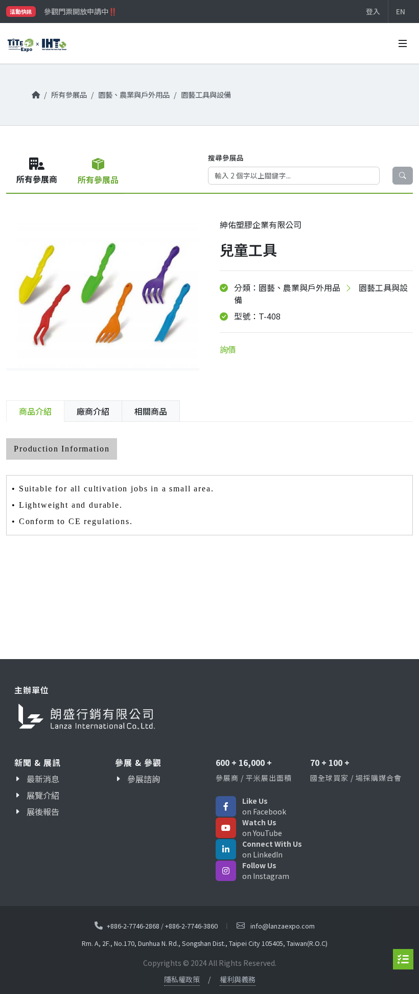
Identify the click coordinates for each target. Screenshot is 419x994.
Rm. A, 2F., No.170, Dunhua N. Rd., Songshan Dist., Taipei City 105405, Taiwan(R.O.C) (205, 943)
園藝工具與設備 (206, 94)
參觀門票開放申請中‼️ (80, 11)
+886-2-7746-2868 (133, 926)
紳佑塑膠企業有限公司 (260, 224)
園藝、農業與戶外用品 (134, 94)
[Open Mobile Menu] (403, 43)
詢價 (228, 349)
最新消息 (43, 779)
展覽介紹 (43, 795)
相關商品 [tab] (150, 411)
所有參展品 (69, 94)
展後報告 (43, 811)
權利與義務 (237, 979)
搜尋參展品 (226, 157)
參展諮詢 (143, 779)
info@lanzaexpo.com (282, 926)
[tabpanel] (209, 487)
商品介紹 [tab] (35, 411)
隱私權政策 (182, 979)
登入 (373, 11)
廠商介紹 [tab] (93, 411)
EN (400, 11)
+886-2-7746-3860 (191, 926)
